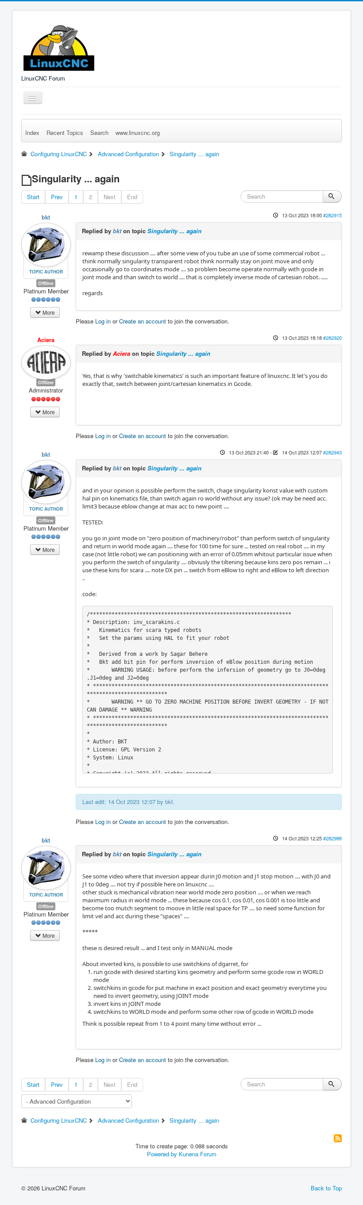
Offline (46, 283)
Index (32, 132)
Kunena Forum (197, 1154)
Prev (57, 196)
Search (99, 132)
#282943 (332, 452)
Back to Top (326, 1188)
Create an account (142, 321)
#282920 (332, 337)
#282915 (332, 215)
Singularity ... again (174, 231)
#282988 (332, 838)
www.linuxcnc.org (138, 132)
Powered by (162, 1154)
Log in (103, 321)
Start (33, 196)
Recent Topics (64, 132)
